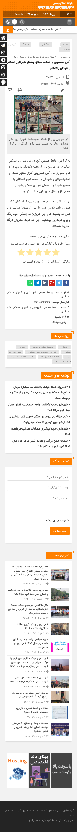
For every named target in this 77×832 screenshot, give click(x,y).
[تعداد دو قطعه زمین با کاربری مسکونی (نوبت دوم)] (38, 712)
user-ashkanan (42, 302)
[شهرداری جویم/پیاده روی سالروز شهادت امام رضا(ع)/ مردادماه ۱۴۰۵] (38, 682)
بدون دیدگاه (59, 322)
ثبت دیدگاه (60, 531)
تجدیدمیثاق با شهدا (43, 347)
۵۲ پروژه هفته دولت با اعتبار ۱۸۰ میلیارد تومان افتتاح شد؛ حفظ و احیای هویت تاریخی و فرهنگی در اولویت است (39, 392)
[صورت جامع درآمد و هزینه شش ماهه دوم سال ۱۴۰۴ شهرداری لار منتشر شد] (38, 646)
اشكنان (46, 44)
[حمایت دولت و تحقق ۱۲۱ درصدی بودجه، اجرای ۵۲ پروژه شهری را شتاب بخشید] (38, 729)
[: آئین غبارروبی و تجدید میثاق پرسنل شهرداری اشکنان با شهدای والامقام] (10, 90)
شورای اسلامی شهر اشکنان (42, 352)
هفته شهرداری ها (50, 357)
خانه (65, 44)
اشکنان (64, 347)
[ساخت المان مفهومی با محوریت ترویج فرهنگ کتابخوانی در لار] (38, 697)
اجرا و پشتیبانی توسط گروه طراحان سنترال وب (50, 820)
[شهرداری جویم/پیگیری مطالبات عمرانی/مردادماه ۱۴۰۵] (38, 628)
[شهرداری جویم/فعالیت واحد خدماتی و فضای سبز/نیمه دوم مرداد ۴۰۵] (38, 594)
